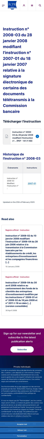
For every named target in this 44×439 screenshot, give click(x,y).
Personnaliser (22, 436)
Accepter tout (22, 424)
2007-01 (32, 183)
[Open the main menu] (3, 5)
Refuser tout (22, 430)
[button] (40, 5)
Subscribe (22, 349)
